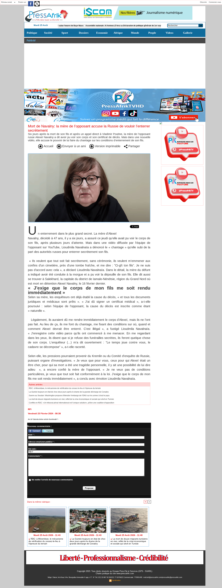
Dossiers (83, 32)
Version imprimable (107, 146)
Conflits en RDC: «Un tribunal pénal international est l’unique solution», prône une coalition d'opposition (71, 403)
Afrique (118, 32)
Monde (135, 32)
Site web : (32, 449)
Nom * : (31, 435)
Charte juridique (102, 573)
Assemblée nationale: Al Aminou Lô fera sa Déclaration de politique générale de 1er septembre (111, 26)
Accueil (48, 146)
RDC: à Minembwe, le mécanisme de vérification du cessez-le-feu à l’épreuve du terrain (65, 388)
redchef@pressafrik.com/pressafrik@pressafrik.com (162, 577)
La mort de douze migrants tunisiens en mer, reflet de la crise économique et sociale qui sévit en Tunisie (71, 399)
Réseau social (6, 2)
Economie (102, 32)
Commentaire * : (35, 456)
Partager (133, 146)
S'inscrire (203, 2)
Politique (32, 32)
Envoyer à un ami (73, 146)
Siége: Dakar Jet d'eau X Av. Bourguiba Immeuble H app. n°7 (70, 577)
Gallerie (187, 32)
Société (48, 32)
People (152, 32)
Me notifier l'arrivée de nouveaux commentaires (52, 480)
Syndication (116, 580)
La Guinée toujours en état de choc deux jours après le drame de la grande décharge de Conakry (69, 392)
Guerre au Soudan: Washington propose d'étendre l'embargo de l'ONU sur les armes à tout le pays (69, 395)
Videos (169, 32)
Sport (64, 32)
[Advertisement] (114, 66)
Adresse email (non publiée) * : (41, 442)
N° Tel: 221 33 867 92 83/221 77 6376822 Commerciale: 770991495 (118, 577)
